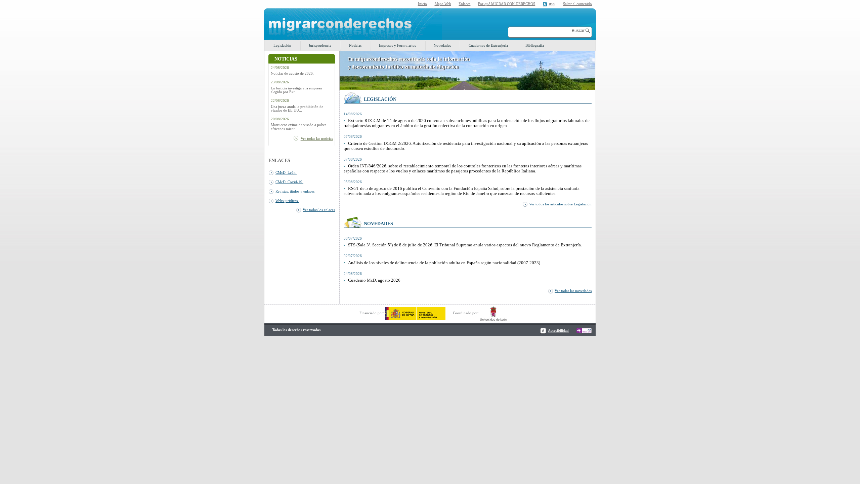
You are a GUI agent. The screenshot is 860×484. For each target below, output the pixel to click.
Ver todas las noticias (317, 138)
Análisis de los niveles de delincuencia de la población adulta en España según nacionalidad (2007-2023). (444, 262)
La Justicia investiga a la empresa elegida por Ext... (296, 90)
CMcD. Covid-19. (289, 182)
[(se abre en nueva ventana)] (415, 313)
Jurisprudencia (320, 45)
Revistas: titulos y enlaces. (295, 191)
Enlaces (464, 4)
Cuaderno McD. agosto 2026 (374, 280)
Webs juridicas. (287, 201)
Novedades (442, 45)
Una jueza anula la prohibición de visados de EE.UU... (297, 108)
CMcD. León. (286, 172)
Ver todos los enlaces (319, 210)
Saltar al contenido (577, 4)
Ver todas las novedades (573, 291)
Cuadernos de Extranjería (488, 45)
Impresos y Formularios (397, 45)
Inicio (422, 4)
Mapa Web (443, 4)
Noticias (355, 45)
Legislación (282, 45)
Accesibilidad (558, 330)
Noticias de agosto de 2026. (292, 73)
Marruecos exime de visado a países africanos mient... (298, 126)
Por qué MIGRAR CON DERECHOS (506, 4)
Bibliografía (534, 45)
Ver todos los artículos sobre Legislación (560, 204)
